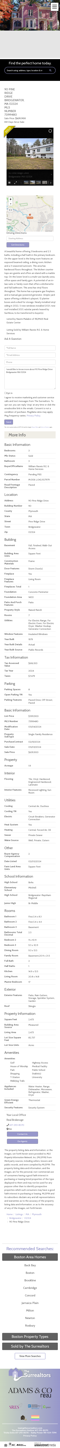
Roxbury (30, 1325)
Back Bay (30, 1265)
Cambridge (30, 1288)
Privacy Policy (33, 415)
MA (27, 1214)
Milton (30, 1310)
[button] (50, 70)
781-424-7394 (50, 1433)
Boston (30, 1273)
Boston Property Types (30, 1336)
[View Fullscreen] (10, 210)
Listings (19, 1214)
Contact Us (22, 1134)
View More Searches (30, 1356)
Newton (30, 1318)
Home (10, 1214)
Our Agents (22, 1141)
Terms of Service (45, 427)
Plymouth (37, 1214)
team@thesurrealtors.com (30, 1428)
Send (8, 422)
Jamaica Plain (30, 1303)
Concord (30, 1295)
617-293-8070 (16, 1125)
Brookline (30, 1280)
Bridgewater (15, 1218)
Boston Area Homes (30, 1257)
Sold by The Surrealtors (30, 1346)
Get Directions (17, 244)
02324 (27, 1218)
